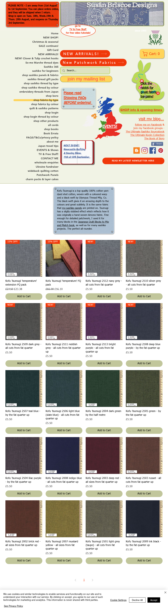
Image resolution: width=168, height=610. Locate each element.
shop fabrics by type (45, 100)
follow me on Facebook (148, 125)
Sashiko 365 (51, 67)
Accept (153, 600)
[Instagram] (144, 150)
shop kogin (51, 113)
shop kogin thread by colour (41, 117)
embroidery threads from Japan (38, 92)
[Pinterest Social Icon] (161, 150)
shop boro (52, 96)
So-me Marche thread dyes (41, 63)
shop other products (45, 121)
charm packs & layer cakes (42, 179)
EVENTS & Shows (47, 150)
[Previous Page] (75, 580)
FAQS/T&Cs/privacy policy (42, 138)
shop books (51, 129)
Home (54, 33)
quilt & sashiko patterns (43, 108)
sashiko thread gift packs (43, 79)
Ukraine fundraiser (47, 167)
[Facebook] (152, 150)
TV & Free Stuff (78, 29)
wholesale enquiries (46, 163)
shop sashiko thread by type (41, 83)
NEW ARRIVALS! (48, 54)
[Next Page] (92, 580)
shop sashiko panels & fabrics (40, 75)
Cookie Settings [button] (118, 600)
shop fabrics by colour (44, 104)
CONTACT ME (49, 158)
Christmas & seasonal (45, 42)
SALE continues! (48, 46)
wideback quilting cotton (43, 171)
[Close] (165, 592)
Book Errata (51, 133)
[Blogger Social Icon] (136, 150)
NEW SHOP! (50, 38)
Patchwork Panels (47, 175)
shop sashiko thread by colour (39, 88)
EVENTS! (109, 127)
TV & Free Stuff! (48, 154)
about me (52, 142)
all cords (53, 125)
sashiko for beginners (45, 71)
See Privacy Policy (13, 606)
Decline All (137, 600)
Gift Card (52, 50)
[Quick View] (23, 388)
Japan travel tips (48, 146)
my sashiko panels (72, 208)
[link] (152, 53)
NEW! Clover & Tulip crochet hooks (36, 58)
